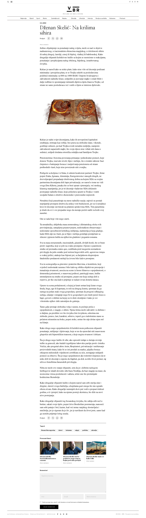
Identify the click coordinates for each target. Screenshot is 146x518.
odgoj (77, 430)
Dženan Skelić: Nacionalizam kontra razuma (48, 458)
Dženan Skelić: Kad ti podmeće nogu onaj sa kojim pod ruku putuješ (72, 458)
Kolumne (43, 23)
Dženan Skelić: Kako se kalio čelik (95, 457)
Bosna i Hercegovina (48, 430)
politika (85, 430)
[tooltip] (130, 2)
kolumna (69, 430)
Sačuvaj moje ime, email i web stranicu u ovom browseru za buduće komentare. (65, 502)
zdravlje (94, 430)
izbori (60, 430)
